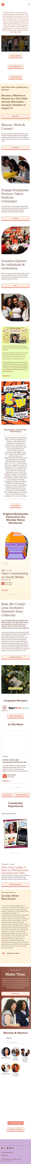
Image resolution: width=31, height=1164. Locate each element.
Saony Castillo (25, 1075)
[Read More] (15, 757)
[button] (15, 43)
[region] (15, 43)
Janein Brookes (15, 1059)
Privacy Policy (4, 1155)
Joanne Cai (6, 1074)
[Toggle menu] (29, 5)
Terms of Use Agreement (7, 1152)
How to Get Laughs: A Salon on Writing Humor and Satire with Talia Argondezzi (15, 870)
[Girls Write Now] (2, 6)
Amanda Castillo (15, 1075)
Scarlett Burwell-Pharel (25, 1060)
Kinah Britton (5, 1058)
